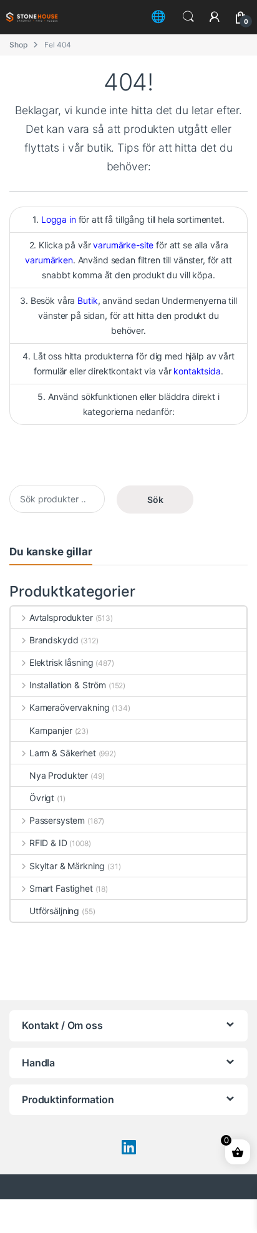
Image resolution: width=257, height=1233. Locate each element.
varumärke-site (123, 245)
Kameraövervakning (69, 707)
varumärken (49, 260)
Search (188, 17)
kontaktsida (196, 371)
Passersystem (57, 820)
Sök (155, 499)
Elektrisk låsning (61, 662)
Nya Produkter (58, 775)
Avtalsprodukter (61, 617)
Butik (87, 300)
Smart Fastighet (61, 888)
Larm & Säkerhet (62, 753)
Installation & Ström (67, 685)
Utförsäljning (54, 910)
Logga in (58, 219)
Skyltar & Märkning (67, 865)
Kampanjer (50, 730)
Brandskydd (53, 640)
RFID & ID (48, 842)
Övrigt (41, 797)
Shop (18, 44)
